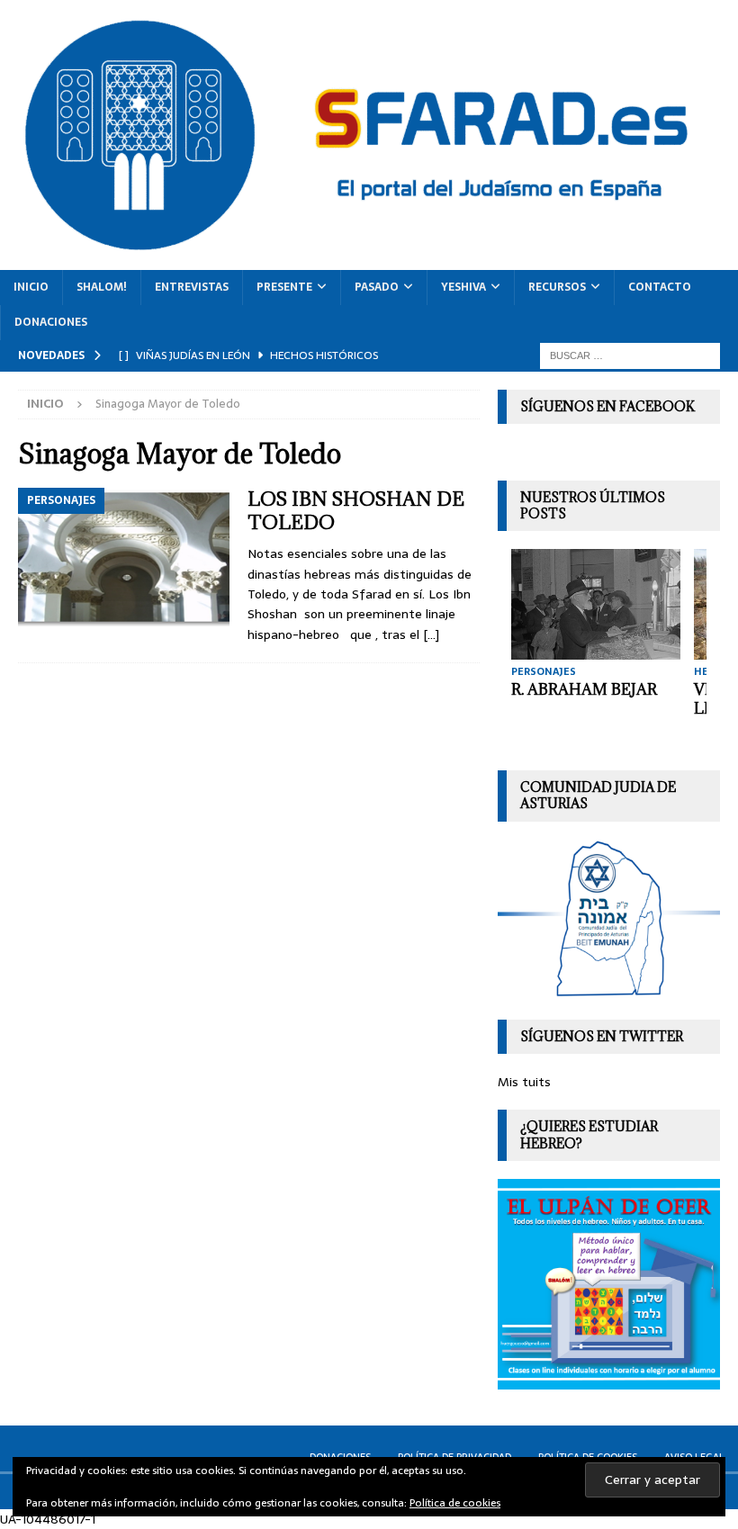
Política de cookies (455, 1503)
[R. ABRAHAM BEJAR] (595, 604)
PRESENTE (284, 287)
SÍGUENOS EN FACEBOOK (607, 406)
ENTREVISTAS (192, 287)
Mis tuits (524, 1082)
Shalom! (101, 287)
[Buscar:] (630, 354)
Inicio (31, 287)
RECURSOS (557, 287)
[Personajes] (124, 557)
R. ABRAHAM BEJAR (584, 689)
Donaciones (50, 322)
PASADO (377, 287)
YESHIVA (463, 287)
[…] (431, 634)
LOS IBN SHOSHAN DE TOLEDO (356, 511)
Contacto (659, 287)
